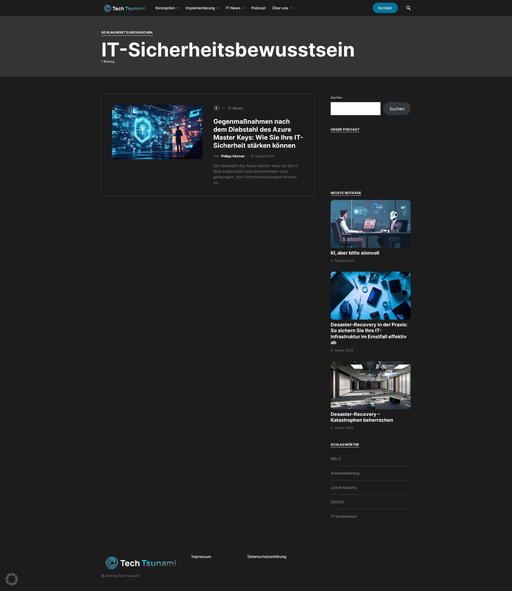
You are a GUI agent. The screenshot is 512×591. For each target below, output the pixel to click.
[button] (11, 579)
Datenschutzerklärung (266, 556)
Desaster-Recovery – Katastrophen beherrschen (362, 417)
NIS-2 (336, 458)
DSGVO (337, 502)
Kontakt (385, 8)
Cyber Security (344, 487)
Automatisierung (345, 473)
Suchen (336, 97)
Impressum (201, 556)
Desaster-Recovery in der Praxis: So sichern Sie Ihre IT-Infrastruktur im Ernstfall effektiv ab (369, 333)
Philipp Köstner (233, 156)
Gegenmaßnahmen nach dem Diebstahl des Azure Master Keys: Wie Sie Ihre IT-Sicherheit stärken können (258, 133)
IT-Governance (344, 516)
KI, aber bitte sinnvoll (355, 253)
